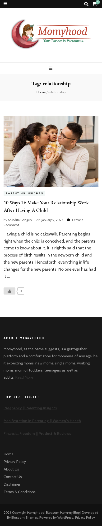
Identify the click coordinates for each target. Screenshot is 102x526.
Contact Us (13, 477)
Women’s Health (67, 421)
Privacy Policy (15, 461)
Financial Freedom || (21, 433)
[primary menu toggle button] (51, 68)
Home (9, 454)
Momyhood (36, 512)
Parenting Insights (24, 193)
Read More (24, 377)
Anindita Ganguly (20, 220)
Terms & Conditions (20, 492)
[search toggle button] (86, 4)
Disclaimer (12, 484)
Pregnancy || (15, 408)
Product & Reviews (55, 433)
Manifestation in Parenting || (28, 421)
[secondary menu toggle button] (5, 3)
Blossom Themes (24, 517)
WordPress (65, 517)
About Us (11, 469)
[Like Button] (9, 291)
